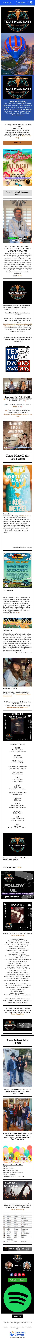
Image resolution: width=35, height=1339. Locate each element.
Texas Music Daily (17, 935)
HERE (20, 275)
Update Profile (15, 1327)
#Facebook (14, 414)
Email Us (17, 142)
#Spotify (25, 414)
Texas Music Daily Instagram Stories (17, 193)
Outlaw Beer (24, 516)
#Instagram (7, 414)
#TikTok (19, 414)
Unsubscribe (7, 1327)
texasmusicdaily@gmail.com (17, 707)
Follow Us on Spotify (17, 1280)
